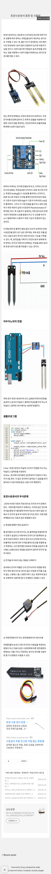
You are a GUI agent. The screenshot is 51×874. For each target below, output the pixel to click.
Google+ (41, 870)
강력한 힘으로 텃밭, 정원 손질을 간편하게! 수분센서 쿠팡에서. (24, 746)
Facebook (27, 870)
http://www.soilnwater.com (18, 718)
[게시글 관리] (14, 761)
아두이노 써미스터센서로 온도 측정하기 (19, 789)
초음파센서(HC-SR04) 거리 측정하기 (18, 794)
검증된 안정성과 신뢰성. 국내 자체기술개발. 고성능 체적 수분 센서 (16, 727)
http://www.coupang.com (17, 737)
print (29, 425)
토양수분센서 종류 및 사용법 (25, 16)
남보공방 (10, 809)
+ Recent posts (9, 854)
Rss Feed (10, 870)
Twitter (20, 870)
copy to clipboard (22, 425)
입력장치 (25, 772)
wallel (38, 867)
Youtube (34, 870)
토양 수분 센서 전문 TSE (17, 722)
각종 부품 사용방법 (12, 772)
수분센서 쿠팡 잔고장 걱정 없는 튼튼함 (25, 741)
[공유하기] (11, 761)
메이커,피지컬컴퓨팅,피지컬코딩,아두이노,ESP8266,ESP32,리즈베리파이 (20, 814)
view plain (13, 425)
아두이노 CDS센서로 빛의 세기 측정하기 (19, 798)
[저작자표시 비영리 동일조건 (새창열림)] (32, 761)
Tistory (23, 867)
